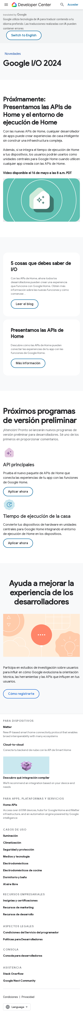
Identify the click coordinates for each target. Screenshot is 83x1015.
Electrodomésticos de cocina (22, 870)
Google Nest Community (19, 980)
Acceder (73, 4)
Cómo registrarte (21, 694)
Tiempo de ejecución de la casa (36, 516)
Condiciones (10, 996)
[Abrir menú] (6, 4)
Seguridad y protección (18, 849)
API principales (18, 465)
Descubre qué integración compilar (26, 777)
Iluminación (10, 835)
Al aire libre (10, 884)
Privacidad (28, 996)
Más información (28, 363)
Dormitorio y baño (15, 877)
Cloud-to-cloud (13, 744)
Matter (7, 727)
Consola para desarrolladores (22, 955)
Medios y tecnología (16, 856)
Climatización (12, 842)
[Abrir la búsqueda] (62, 4)
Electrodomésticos (15, 863)
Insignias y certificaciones (20, 900)
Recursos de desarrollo (18, 914)
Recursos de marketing (18, 907)
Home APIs (10, 804)
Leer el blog (24, 304)
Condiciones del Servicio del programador (31, 932)
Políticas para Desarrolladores (23, 939)
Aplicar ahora (18, 492)
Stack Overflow (13, 973)
